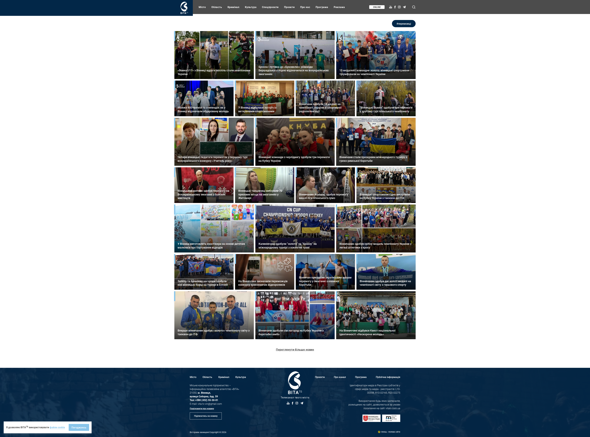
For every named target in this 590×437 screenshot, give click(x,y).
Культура (250, 7)
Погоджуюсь (78, 427)
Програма (322, 7)
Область (216, 7)
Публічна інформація (388, 377)
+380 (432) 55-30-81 (206, 400)
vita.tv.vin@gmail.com (210, 403)
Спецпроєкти (270, 7)
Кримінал (233, 7)
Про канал (340, 377)
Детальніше (214, 55)
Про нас (305, 7)
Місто (202, 7)
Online (377, 7)
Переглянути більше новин (295, 349)
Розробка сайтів (394, 432)
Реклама (339, 7)
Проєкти (289, 7)
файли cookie (57, 427)
